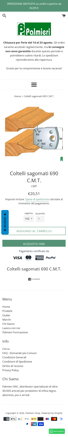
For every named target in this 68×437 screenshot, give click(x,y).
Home (6, 306)
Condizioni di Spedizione (17, 361)
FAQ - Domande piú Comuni (19, 353)
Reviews (5, 222)
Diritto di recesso (12, 366)
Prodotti (7, 311)
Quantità (40, 213)
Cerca (5, 349)
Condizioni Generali (14, 357)
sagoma (29, 213)
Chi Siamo (8, 324)
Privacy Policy (10, 370)
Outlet (6, 315)
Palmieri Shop (32, 413)
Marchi (6, 319)
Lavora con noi (11, 328)
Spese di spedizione (37, 199)
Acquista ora (34, 244)
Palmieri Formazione (15, 332)
